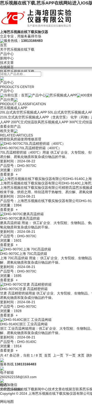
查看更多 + (9, 174)
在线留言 (7, 67)
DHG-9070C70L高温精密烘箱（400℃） (31, 148)
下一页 (70, 355)
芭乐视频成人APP (63, 95)
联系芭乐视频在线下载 (17, 71)
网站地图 (7, 402)
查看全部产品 (10, 126)
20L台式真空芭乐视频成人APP (23, 112)
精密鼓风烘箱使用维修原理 (20, 139)
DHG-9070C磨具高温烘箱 (20, 218)
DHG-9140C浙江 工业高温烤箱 (24, 324)
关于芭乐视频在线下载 (17, 49)
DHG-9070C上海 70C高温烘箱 (23, 254)
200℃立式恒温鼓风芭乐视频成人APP (39, 122)
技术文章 (7, 63)
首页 (3, 45)
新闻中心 (7, 58)
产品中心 (7, 54)
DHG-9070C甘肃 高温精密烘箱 (24, 289)
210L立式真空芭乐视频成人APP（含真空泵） (34, 117)
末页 (81, 355)
